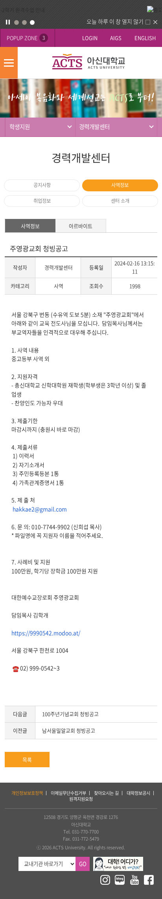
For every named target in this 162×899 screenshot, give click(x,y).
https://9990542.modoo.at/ (45, 633)
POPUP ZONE (26, 37)
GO (83, 863)
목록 (27, 759)
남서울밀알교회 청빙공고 (68, 730)
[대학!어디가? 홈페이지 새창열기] (118, 860)
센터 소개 (120, 200)
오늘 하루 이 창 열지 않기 (115, 21)
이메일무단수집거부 (68, 793)
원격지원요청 (81, 799)
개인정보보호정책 (27, 793)
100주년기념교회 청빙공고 (70, 714)
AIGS (116, 37)
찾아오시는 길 (106, 793)
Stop (8, 22)
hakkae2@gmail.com (40, 509)
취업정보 (42, 200)
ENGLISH (145, 37)
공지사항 (42, 185)
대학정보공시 (138, 793)
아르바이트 (80, 226)
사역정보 (120, 185)
